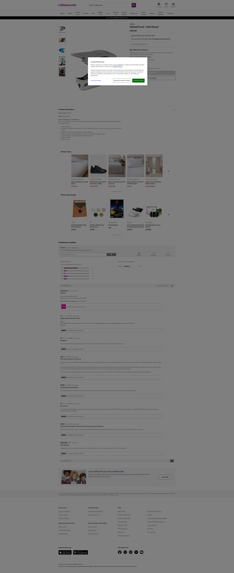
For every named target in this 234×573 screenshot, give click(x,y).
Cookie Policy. (118, 66)
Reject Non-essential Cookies (122, 80)
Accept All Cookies (138, 80)
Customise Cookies (96, 80)
